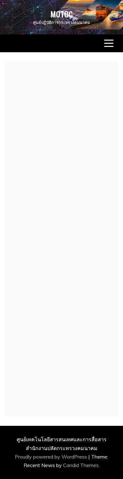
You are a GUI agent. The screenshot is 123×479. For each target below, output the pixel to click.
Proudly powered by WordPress (51, 457)
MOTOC (61, 14)
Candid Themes (81, 465)
